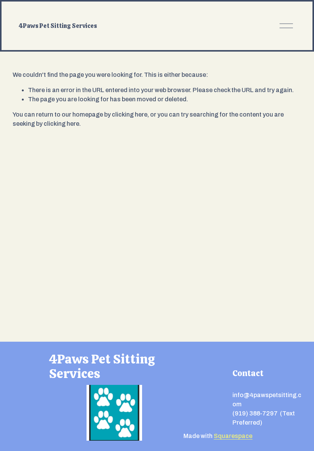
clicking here (129, 114)
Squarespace (233, 436)
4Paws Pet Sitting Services (58, 26)
